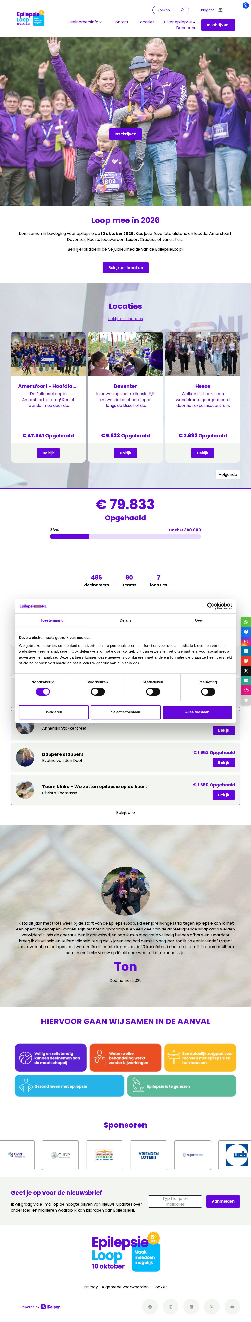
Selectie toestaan (125, 712)
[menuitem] (85, 22)
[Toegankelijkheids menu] (246, 5)
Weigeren (54, 712)
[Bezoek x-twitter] (212, 1307)
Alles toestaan (197, 712)
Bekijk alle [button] (125, 812)
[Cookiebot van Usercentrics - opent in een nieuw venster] (210, 606)
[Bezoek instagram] (170, 1307)
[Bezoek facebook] (150, 1307)
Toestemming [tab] (51, 620)
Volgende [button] (228, 474)
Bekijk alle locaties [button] (125, 319)
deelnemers (96, 581)
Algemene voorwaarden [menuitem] (125, 1287)
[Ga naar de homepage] (30, 18)
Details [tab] (126, 620)
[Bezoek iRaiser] (40, 1306)
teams (129, 581)
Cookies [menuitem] (160, 1287)
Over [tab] (199, 620)
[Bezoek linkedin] (191, 1307)
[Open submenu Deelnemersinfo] (100, 22)
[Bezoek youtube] (232, 1307)
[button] (175, 1201)
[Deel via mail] (246, 680)
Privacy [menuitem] (91, 1287)
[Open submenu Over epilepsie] (194, 22)
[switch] (98, 692)
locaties (158, 581)
